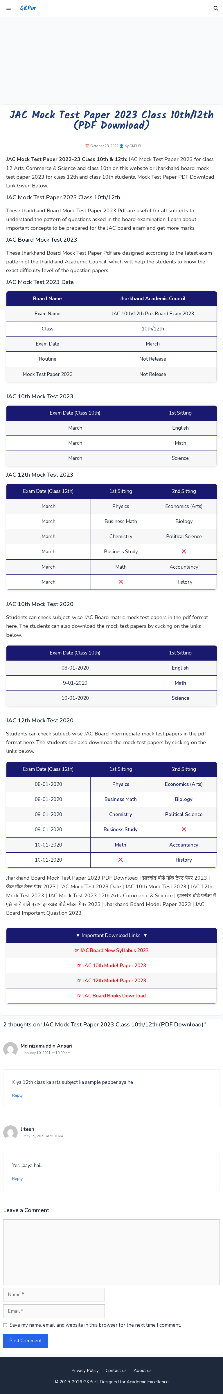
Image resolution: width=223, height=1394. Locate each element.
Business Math (121, 799)
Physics (120, 784)
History (184, 860)
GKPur (28, 8)
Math (180, 683)
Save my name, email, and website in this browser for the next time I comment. (95, 1325)
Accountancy (183, 845)
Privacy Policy (85, 1370)
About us (143, 1370)
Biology (184, 799)
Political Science (184, 814)
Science (180, 698)
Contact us (116, 1370)
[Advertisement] (111, 61)
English (180, 668)
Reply (17, 1095)
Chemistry (120, 814)
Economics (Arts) (184, 784)
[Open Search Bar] (216, 8)
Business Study (121, 829)
